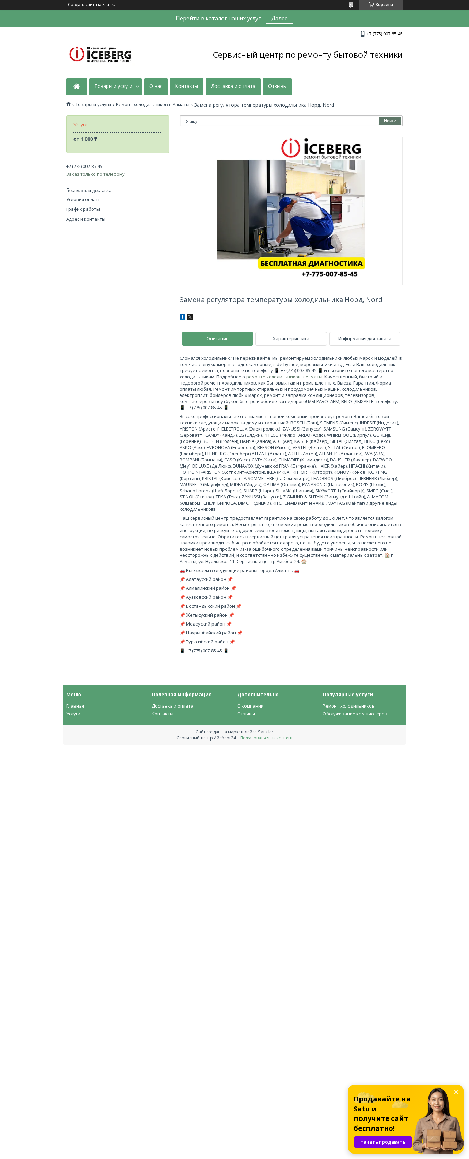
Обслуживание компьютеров (355, 714)
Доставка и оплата (233, 86)
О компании (250, 706)
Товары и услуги (113, 86)
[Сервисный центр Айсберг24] (100, 55)
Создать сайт (81, 4)
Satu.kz (265, 731)
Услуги (73, 714)
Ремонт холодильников (349, 706)
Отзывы (277, 86)
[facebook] (182, 318)
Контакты (186, 86)
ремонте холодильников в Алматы (284, 377)
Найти (390, 120)
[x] (190, 318)
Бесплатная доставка (88, 190)
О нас (155, 86)
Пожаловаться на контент (266, 738)
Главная (75, 706)
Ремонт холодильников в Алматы (153, 104)
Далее (279, 18)
